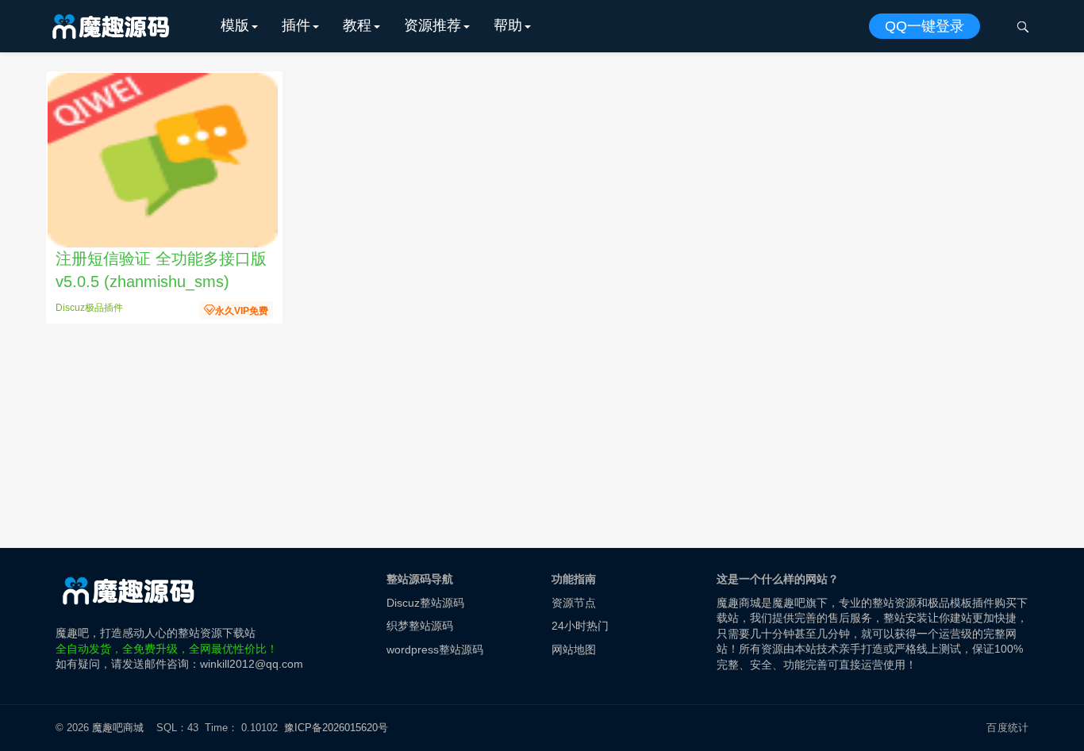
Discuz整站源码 (425, 602)
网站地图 (574, 649)
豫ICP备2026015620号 (339, 728)
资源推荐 (432, 25)
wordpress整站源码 (434, 649)
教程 (357, 25)
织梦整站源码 (419, 625)
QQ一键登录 (924, 26)
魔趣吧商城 (118, 728)
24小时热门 (580, 625)
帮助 (508, 25)
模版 (235, 25)
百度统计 (1007, 728)
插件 (296, 25)
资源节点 (574, 602)
